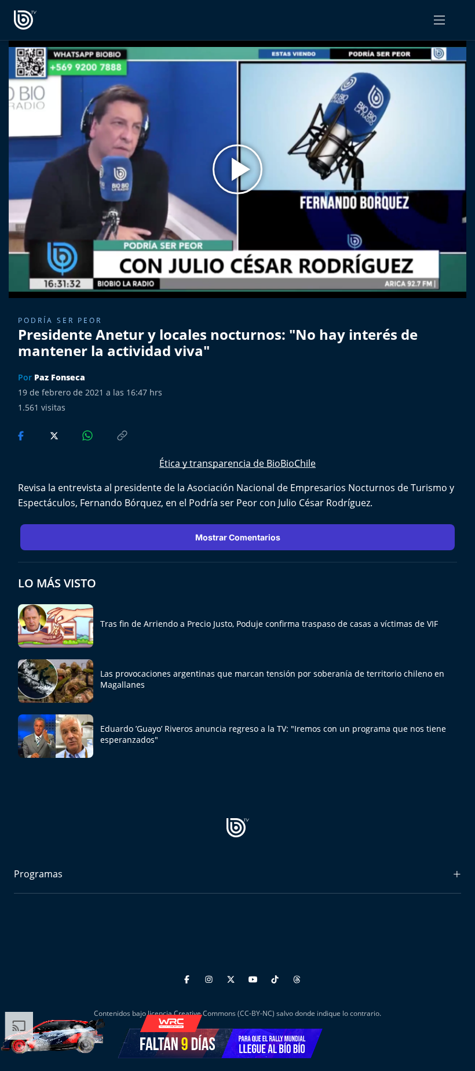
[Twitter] (232, 977)
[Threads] (297, 977)
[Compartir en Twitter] (43, 434)
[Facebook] (188, 977)
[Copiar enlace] (111, 434)
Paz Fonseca (59, 377)
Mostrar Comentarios (237, 537)
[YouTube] (254, 977)
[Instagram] (210, 977)
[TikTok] (276, 977)
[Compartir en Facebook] (22, 434)
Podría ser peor (60, 320)
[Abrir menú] (439, 20)
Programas (38, 873)
